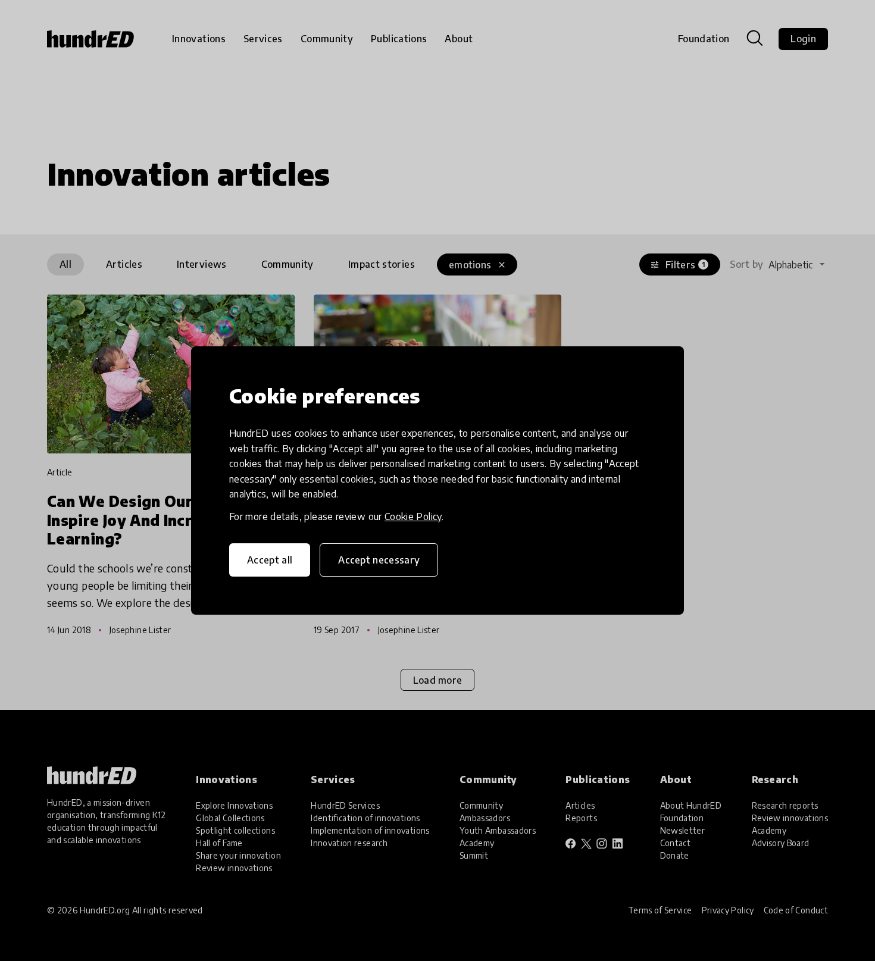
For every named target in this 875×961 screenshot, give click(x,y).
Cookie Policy (413, 516)
